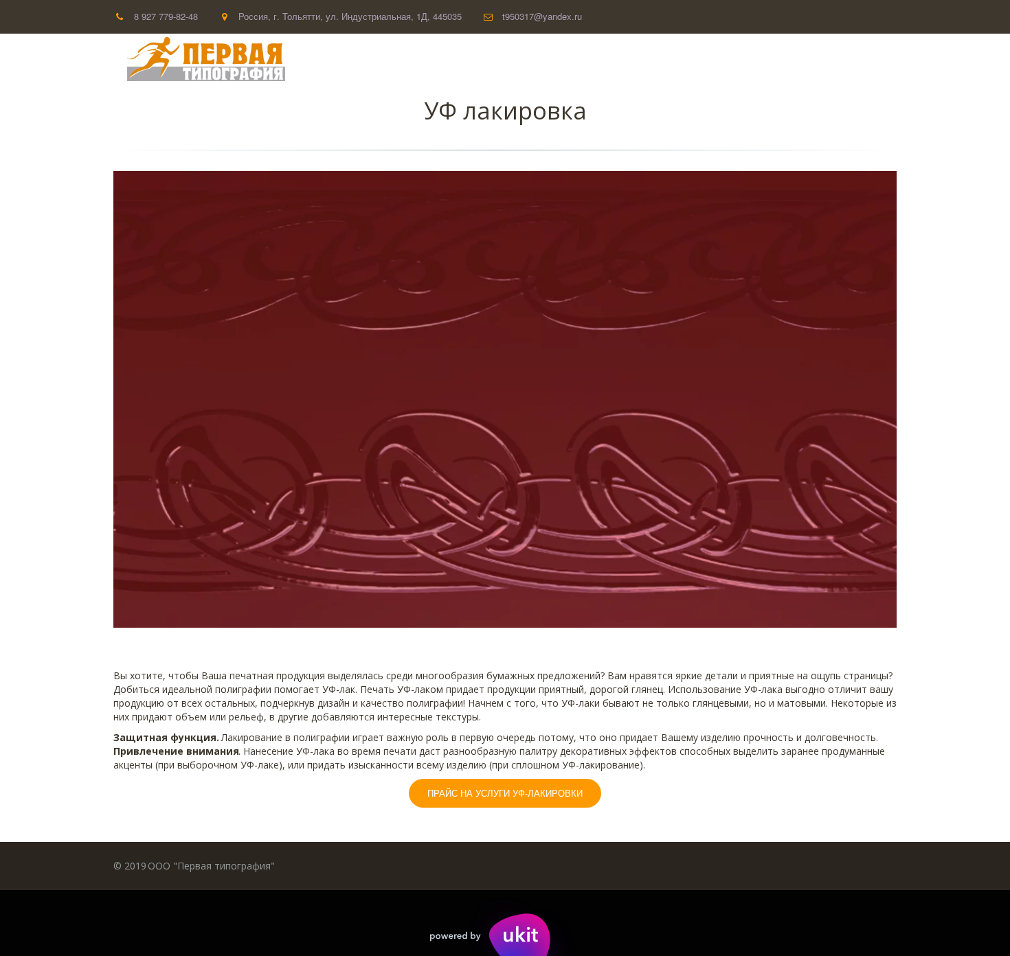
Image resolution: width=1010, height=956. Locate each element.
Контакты (815, 59)
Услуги (693, 59)
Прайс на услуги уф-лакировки (505, 792)
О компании (630, 59)
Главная (562, 59)
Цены (750, 59)
